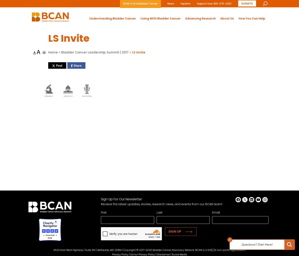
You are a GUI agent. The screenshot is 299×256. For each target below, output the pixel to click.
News (170, 3)
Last (160, 212)
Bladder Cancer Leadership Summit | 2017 (95, 52)
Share (78, 65)
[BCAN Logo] (50, 208)
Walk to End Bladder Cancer (140, 3)
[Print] (44, 52)
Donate (247, 3)
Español (185, 3)
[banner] (50, 18)
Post (59, 65)
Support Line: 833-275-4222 (214, 3)
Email (216, 212)
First (104, 212)
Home (53, 52)
